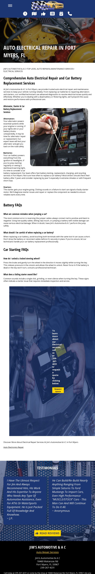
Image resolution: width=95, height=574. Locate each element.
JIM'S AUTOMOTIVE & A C (14, 69)
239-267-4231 (54, 361)
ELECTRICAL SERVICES (13, 71)
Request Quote (58, 390)
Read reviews (49, 533)
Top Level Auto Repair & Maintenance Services (50, 69)
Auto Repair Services (47, 552)
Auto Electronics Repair (13, 447)
